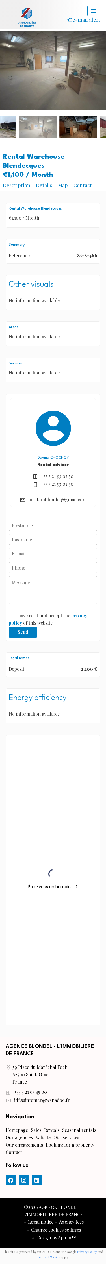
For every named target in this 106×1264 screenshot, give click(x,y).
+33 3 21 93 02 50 (57, 476)
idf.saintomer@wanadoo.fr (42, 1100)
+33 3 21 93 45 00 (30, 1092)
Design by (56, 1238)
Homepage (27, 17)
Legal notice (40, 1222)
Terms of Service (48, 1257)
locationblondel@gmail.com (57, 499)
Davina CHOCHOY (53, 457)
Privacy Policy (87, 1252)
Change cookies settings (56, 1230)
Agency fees (71, 1222)
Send (23, 632)
